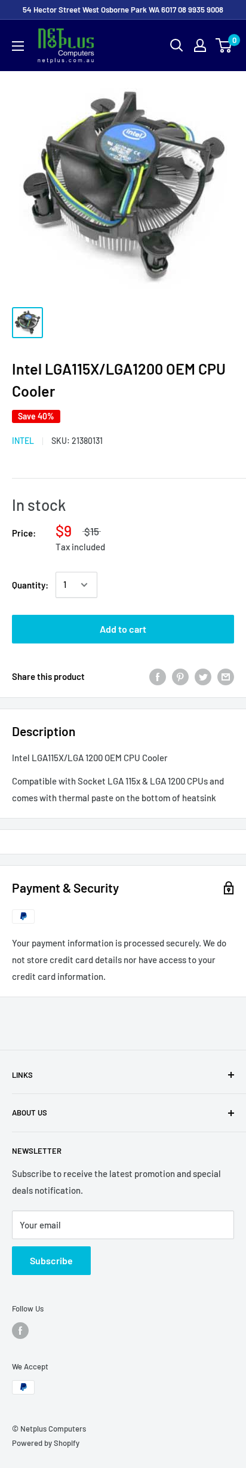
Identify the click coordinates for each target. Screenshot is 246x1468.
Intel (23, 441)
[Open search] (176, 45)
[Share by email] (225, 676)
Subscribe (51, 1260)
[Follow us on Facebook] (20, 1330)
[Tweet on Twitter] (203, 676)
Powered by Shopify (45, 1443)
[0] (224, 45)
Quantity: (30, 585)
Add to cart (123, 629)
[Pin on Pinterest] (180, 676)
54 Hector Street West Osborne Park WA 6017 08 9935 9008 (123, 9)
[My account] (200, 45)
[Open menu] (18, 46)
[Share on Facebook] (157, 676)
